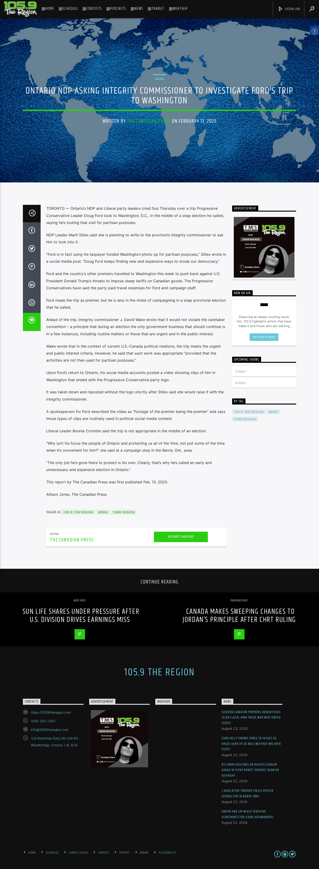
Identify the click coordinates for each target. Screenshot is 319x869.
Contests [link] (94, 8)
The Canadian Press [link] (148, 121)
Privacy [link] (124, 852)
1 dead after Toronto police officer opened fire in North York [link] (247, 793)
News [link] (139, 8)
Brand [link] (144, 852)
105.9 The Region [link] (78, 512)
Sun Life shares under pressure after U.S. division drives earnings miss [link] (81, 615)
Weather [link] (180, 8)
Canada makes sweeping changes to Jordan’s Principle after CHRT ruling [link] (239, 615)
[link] (20, 9)
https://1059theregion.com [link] (51, 712)
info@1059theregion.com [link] (50, 730)
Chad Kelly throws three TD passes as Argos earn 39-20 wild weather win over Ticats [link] (251, 744)
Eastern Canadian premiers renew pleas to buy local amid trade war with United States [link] (251, 717)
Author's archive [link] (181, 537)
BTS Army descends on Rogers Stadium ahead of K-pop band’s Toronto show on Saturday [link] (250, 770)
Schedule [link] (70, 8)
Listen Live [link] (292, 9)
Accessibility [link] (167, 852)
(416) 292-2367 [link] (43, 721)
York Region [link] (124, 512)
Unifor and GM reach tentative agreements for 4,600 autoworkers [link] (247, 814)
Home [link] (50, 8)
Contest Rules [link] (78, 852)
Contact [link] (103, 852)
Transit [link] (158, 8)
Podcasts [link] (118, 8)
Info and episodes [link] (264, 337)
